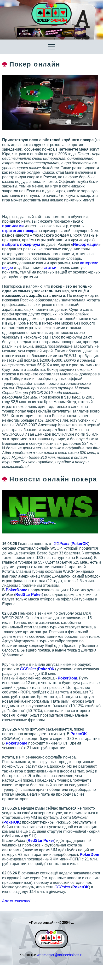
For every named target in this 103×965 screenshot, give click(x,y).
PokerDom (67, 678)
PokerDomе (16, 590)
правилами (13, 226)
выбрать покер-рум (21, 244)
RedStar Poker (28, 594)
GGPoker (61, 544)
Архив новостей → (19, 901)
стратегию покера (19, 231)
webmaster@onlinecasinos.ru (60, 955)
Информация (85, 244)
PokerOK (80, 544)
